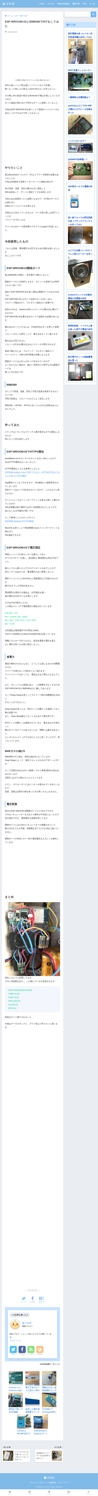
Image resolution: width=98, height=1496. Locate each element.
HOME (50, 1477)
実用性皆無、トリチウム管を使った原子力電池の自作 (80, 327)
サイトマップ (63, 1483)
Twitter (13, 1354)
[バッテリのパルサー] (80, 148)
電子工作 (76, 4)
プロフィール (15, 1340)
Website (40, 1354)
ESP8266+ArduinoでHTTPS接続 (19, 521)
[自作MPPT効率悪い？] (80, 170)
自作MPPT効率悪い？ (78, 159)
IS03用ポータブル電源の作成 (80, 188)
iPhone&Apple (64, 4)
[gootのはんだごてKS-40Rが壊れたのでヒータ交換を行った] (80, 125)
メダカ (41, 4)
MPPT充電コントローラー (80, 70)
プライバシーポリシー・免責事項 (42, 1483)
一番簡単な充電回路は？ (79, 97)
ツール (92, 4)
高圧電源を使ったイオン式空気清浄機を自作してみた (80, 35)
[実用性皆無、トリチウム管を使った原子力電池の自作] (80, 340)
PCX (85, 4)
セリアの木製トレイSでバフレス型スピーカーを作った (80, 254)
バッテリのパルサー (77, 141)
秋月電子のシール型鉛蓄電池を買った (80, 358)
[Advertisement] (32, 56)
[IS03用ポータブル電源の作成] (80, 201)
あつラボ (8, 3)
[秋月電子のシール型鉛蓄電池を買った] (80, 371)
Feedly (31, 1354)
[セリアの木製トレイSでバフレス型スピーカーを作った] (80, 273)
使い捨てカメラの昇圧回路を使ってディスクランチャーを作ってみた (80, 221)
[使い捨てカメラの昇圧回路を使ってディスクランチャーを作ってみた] (80, 235)
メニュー (68, 1494)
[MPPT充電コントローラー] (80, 81)
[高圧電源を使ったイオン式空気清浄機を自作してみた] (80, 51)
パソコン (51, 4)
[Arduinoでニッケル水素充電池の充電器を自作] (80, 309)
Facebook (22, 1354)
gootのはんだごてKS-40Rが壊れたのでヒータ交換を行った (80, 109)
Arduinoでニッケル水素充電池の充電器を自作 (80, 296)
